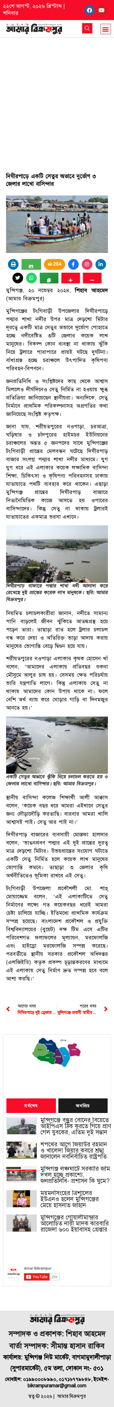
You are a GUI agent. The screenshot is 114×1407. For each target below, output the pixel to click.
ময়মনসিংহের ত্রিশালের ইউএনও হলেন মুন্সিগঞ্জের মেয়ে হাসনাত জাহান (69, 1199)
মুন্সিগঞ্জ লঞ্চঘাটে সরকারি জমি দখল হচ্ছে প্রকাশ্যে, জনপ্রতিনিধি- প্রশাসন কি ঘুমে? (75, 1175)
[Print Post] (13, 264)
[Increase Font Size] (70, 278)
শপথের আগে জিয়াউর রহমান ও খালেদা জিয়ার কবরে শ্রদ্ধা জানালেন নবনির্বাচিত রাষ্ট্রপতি (73, 1151)
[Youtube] (101, 10)
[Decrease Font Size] (92, 278)
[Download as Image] (31, 264)
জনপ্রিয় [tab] (83, 1106)
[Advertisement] (57, 98)
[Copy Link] (49, 278)
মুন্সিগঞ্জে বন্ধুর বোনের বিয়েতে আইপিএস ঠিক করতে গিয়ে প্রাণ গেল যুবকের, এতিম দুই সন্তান (75, 1126)
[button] (105, 29)
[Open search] (87, 28)
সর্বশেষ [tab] (31, 1106)
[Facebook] (90, 10)
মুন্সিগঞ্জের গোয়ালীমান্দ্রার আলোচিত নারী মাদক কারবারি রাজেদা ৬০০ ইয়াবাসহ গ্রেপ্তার (74, 1224)
